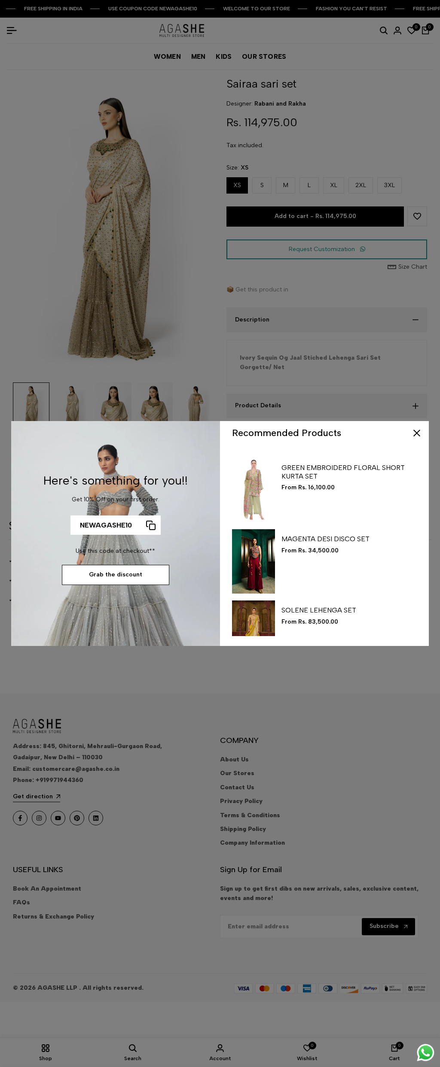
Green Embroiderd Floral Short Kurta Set (343, 472)
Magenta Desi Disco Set (325, 539)
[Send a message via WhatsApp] (426, 1053)
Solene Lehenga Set (318, 610)
